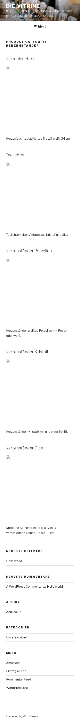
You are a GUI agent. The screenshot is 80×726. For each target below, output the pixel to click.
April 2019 (13, 612)
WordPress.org (17, 688)
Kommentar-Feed (18, 679)
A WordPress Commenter (24, 586)
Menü (42, 26)
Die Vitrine (23, 6)
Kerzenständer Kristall (27, 351)
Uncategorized (16, 637)
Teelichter (15, 154)
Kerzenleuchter (20, 58)
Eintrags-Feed (16, 671)
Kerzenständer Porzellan (29, 250)
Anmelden (13, 663)
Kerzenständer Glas (24, 448)
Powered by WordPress (22, 716)
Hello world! (14, 561)
